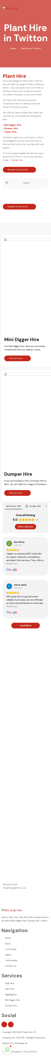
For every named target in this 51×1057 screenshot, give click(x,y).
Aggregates (11, 994)
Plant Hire (9, 988)
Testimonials (11, 960)
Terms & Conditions (12, 1051)
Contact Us (17, 160)
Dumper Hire (11, 128)
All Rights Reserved (35, 1037)
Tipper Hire (10, 131)
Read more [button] (12, 563)
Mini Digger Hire (12, 125)
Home (13, 48)
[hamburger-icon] (47, 8)
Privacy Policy (30, 1051)
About (8, 943)
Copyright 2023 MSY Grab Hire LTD (19, 1032)
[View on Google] (9, 543)
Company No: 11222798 (13, 1037)
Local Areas (10, 949)
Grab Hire (9, 983)
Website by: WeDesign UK (14, 1043)
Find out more (16, 358)
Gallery (8, 954)
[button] (8, 183)
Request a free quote (18, 169)
